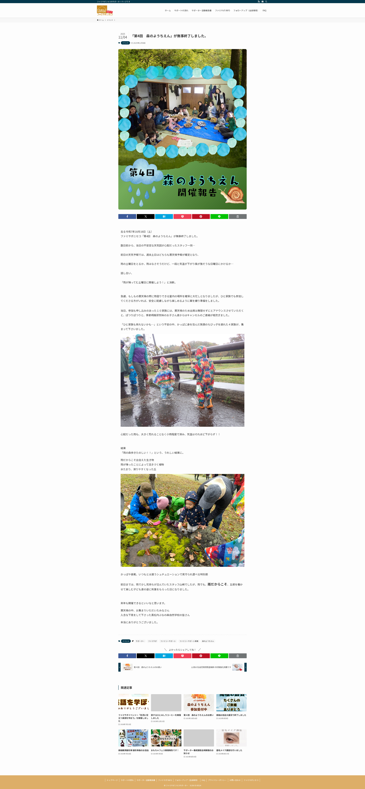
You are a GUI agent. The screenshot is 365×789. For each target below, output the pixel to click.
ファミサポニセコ (251, 780)
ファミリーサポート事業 (189, 641)
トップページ (112, 780)
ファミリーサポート (168, 641)
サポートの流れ (127, 780)
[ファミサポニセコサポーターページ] (105, 10)
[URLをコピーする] (238, 216)
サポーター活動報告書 (146, 780)
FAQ (203, 780)
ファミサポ (152, 641)
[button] (127, 216)
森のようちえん (208, 641)
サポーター (140, 641)
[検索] (266, 1)
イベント (125, 43)
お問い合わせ (235, 780)
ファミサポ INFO (165, 780)
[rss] (259, 1)
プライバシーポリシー (217, 780)
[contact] (262, 1)
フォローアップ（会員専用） (187, 780)
